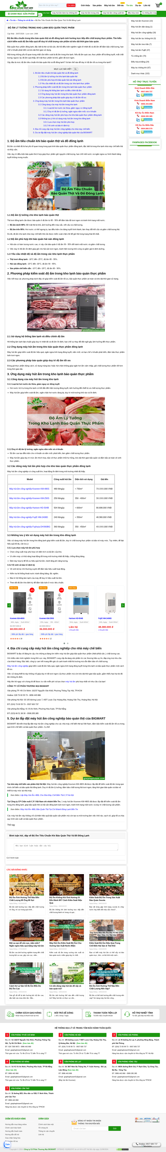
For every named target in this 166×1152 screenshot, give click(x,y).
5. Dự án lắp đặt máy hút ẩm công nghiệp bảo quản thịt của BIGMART (62, 132)
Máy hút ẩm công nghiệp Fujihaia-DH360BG (29, 527)
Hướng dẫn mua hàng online (16, 1124)
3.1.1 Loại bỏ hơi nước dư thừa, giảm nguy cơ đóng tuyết (67, 108)
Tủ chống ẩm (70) (138, 56)
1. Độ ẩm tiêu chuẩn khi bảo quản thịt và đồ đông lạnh (55, 73)
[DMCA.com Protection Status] (122, 1150)
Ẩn (75, 69)
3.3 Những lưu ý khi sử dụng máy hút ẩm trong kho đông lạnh (64, 118)
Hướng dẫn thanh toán (13, 1131)
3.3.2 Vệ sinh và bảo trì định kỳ (56, 125)
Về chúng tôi (43, 1128)
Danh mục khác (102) (140, 73)
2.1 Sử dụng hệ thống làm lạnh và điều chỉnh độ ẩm (60, 90)
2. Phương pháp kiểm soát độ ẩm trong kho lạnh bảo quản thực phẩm (62, 87)
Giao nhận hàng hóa (12, 1138)
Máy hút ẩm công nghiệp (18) (143, 32)
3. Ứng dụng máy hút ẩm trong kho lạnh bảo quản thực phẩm (59, 101)
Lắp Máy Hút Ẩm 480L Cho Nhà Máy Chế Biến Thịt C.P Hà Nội (47, 795)
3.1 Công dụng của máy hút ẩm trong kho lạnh (57, 104)
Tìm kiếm (71, 5)
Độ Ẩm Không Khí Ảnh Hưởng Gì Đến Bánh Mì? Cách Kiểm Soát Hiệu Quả (65, 900)
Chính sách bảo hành (13, 1128)
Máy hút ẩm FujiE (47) (140, 50)
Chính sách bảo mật (46, 1124)
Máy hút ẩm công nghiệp (17, 666)
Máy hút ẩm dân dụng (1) (141, 27)
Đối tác (120, 5)
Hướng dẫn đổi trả (12, 1135)
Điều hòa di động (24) (140, 62)
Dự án (138, 5)
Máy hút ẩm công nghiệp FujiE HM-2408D (28, 517)
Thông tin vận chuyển (46, 1131)
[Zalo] (138, 96)
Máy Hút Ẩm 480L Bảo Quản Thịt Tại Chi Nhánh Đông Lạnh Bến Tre (49, 809)
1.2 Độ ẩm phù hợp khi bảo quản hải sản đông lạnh (59, 80)
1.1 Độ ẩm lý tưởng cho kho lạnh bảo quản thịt (57, 76)
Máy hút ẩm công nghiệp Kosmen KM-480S (29, 489)
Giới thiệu (85, 5)
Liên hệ (147, 5)
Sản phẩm (97, 5)
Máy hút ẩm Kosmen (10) (142, 21)
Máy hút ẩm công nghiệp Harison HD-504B (29, 508)
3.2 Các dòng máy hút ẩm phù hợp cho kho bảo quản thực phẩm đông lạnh (70, 115)
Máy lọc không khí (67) (141, 67)
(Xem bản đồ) (28, 1043)
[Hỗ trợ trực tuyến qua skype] (147, 96)
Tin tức (129, 5)
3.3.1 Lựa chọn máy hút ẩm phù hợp (58, 122)
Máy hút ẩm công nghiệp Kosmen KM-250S (29, 498)
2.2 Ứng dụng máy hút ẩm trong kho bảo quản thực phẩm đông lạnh (67, 94)
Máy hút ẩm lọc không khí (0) (143, 38)
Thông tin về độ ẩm (25, 20)
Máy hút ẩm (109, 5)
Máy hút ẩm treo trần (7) (141, 44)
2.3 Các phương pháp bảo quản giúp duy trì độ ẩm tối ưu (62, 97)
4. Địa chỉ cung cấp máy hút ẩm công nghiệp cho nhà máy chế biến (61, 129)
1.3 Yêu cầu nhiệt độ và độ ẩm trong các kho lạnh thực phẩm (64, 83)
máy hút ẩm (70, 681)
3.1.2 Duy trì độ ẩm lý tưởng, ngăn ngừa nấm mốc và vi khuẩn (69, 111)
